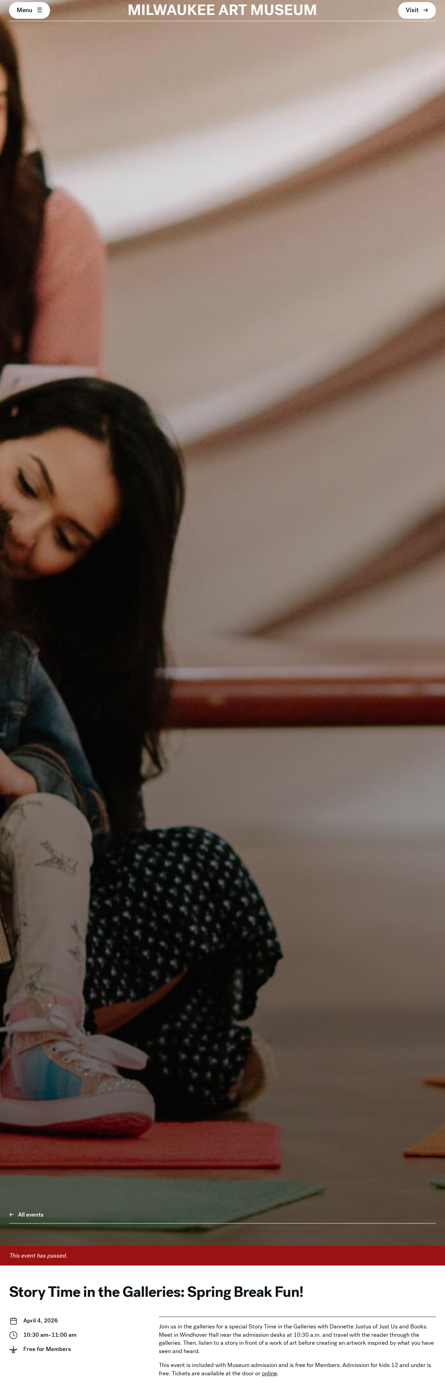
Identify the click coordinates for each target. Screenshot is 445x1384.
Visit (412, 10)
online (269, 1373)
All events (30, 1215)
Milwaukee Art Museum (222, 10)
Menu (24, 10)
